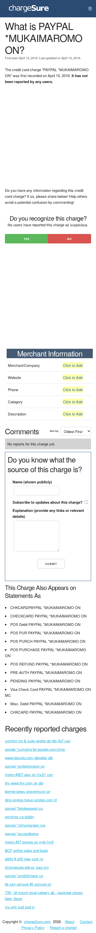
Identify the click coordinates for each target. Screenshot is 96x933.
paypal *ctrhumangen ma (25, 825)
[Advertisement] (48, 139)
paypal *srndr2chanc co (24, 875)
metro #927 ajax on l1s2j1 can (29, 774)
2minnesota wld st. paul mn (27, 867)
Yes (27, 239)
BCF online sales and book (26, 850)
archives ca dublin (19, 816)
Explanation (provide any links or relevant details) (48, 513)
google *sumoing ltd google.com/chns (35, 749)
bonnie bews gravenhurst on (27, 791)
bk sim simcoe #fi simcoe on (28, 884)
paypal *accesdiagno (21, 833)
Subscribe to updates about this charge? (47, 502)
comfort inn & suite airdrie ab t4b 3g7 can (37, 740)
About (69, 921)
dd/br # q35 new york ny (24, 858)
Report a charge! (63, 927)
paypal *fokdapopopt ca (24, 808)
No (69, 239)
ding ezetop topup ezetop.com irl (31, 799)
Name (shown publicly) (32, 482)
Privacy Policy (33, 927)
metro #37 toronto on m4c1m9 (29, 842)
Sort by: (54, 431)
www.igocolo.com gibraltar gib (29, 757)
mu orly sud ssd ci (19, 906)
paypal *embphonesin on (25, 766)
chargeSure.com (37, 921)
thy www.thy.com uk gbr (24, 783)
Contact (86, 921)
